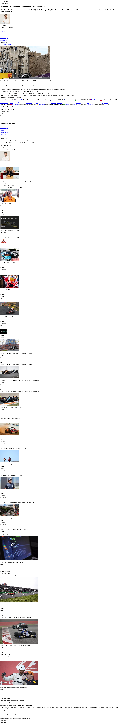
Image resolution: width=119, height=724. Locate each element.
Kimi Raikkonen (68, 102)
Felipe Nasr (67, 104)
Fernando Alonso (94, 99)
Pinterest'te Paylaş (3, 40)
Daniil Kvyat (78, 103)
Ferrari (8, 100)
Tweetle (2, 33)
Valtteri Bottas (68, 99)
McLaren (100, 99)
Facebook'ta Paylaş (4, 31)
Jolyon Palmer (105, 103)
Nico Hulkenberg (15, 102)
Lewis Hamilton (19, 99)
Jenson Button (54, 100)
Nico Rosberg (42, 99)
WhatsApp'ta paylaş (4, 36)
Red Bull (99, 102)
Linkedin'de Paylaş (4, 38)
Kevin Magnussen (15, 104)
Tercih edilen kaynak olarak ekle (6, 44)
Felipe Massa (79, 100)
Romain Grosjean (43, 102)
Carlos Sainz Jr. (105, 100)
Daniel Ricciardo (93, 102)
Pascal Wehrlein (41, 104)
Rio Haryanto (91, 104)
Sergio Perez (27, 100)
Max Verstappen (54, 103)
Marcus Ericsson (29, 103)
